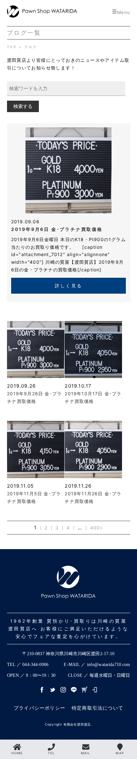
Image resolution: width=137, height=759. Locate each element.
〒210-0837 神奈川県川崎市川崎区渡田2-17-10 (68, 653)
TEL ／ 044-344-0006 (28, 664)
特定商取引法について (97, 708)
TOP (13, 47)
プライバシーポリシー (39, 708)
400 (95, 527)
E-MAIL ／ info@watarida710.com (97, 664)
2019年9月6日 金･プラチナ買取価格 (57, 229)
